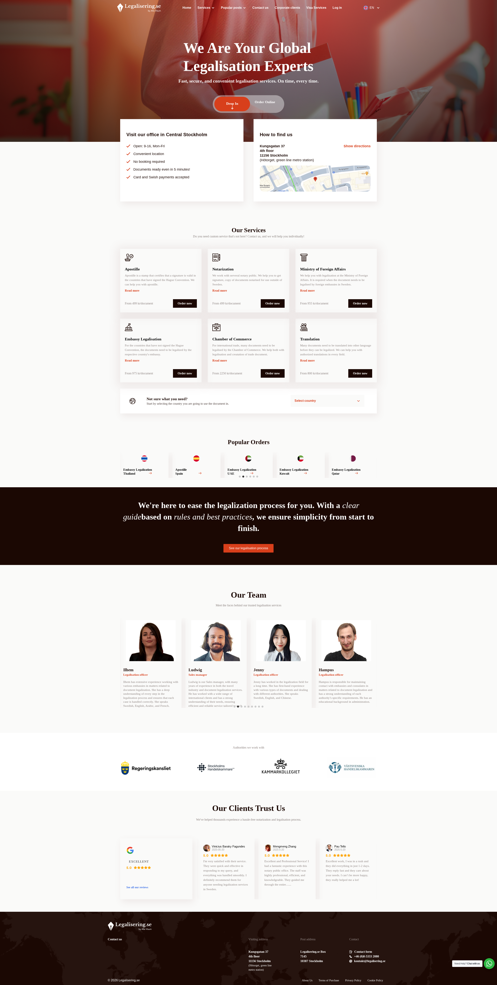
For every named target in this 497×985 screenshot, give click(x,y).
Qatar (283, 473)
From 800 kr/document (314, 373)
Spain (127, 473)
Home (186, 7)
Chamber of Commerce (232, 339)
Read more (132, 290)
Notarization (223, 269)
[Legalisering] (139, 7)
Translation (310, 339)
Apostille (132, 269)
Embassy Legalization (189, 469)
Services (203, 7)
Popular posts (231, 7)
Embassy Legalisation (143, 339)
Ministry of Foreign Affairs (323, 269)
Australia (338, 473)
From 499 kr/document (139, 303)
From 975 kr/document (139, 373)
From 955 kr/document (314, 303)
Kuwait (232, 473)
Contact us (260, 7)
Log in (337, 7)
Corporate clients (287, 7)
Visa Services (316, 7)
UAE (178, 473)
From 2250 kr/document (227, 373)
